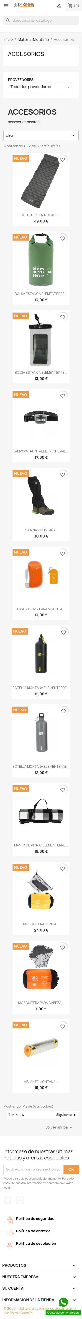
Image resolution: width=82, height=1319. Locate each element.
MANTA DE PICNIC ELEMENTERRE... (41, 845)
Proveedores (20, 79)
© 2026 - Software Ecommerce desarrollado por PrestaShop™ (39, 1310)
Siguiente (66, 1115)
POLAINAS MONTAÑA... (41, 530)
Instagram (20, 1200)
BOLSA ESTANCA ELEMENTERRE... (41, 294)
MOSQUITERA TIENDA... (41, 924)
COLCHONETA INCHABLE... (41, 215)
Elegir (41, 135)
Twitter (7, 1200)
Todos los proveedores (41, 87)
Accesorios (26, 54)
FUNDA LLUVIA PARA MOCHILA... (41, 609)
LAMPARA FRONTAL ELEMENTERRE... (41, 451)
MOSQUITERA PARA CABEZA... (41, 1003)
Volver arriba (59, 1127)
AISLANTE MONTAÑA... (41, 1082)
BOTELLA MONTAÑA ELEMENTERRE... (41, 688)
